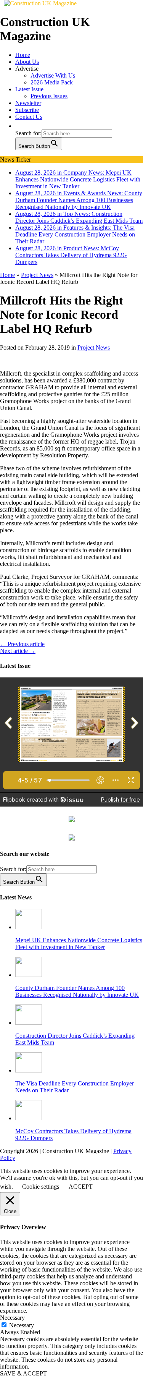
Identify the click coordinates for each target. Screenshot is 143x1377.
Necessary (21, 1325)
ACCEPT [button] (81, 1186)
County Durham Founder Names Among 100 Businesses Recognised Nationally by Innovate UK (77, 991)
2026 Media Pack (52, 82)
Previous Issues (49, 96)
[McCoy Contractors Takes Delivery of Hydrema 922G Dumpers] (28, 1118)
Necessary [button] (12, 1317)
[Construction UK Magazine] (40, 3)
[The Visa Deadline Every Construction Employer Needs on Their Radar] (28, 1070)
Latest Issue (29, 89)
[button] (19, 126)
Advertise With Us (53, 75)
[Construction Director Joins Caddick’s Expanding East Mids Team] (28, 1022)
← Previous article (22, 644)
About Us (27, 61)
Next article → (17, 651)
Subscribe (27, 110)
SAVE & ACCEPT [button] (23, 1373)
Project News (93, 347)
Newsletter (28, 103)
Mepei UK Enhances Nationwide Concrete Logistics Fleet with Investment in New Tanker (78, 943)
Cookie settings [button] (40, 1186)
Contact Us (28, 116)
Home (22, 55)
